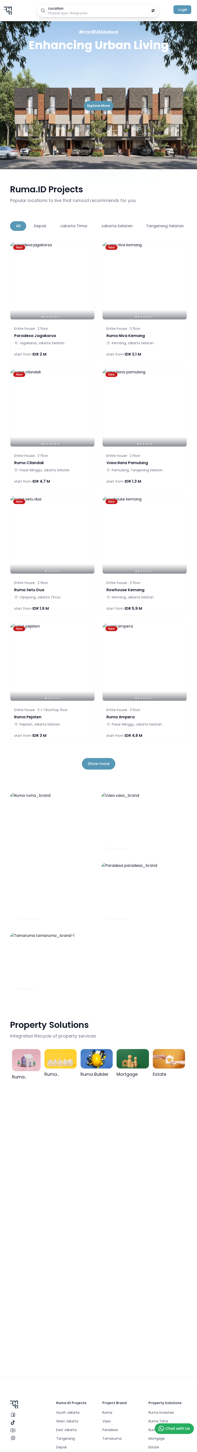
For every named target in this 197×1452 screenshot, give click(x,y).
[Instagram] (13, 1438)
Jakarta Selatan (117, 226)
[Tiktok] (13, 1423)
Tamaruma (112, 1438)
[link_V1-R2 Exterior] (145, 280)
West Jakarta (67, 1421)
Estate (153, 1447)
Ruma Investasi (161, 1412)
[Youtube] (13, 1430)
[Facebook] (13, 1415)
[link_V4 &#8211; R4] (145, 662)
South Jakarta (68, 1412)
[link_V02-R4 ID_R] (52, 280)
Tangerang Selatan (165, 226)
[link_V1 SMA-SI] (52, 535)
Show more (99, 763)
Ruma (107, 1412)
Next (180, 226)
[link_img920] (145, 408)
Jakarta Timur (73, 226)
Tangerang (65, 1438)
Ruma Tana (158, 1421)
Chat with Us (177, 1428)
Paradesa (110, 1429)
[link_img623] (145, 535)
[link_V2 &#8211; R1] (52, 662)
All (18, 226)
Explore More (98, 105)
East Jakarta (66, 1429)
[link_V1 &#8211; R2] (52, 408)
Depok (40, 226)
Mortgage (156, 1438)
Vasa (106, 1421)
